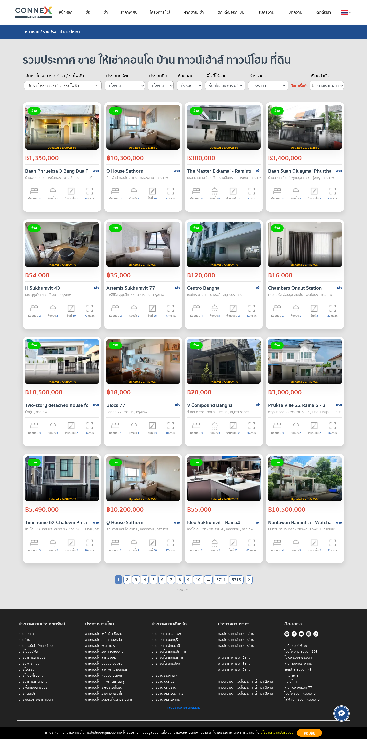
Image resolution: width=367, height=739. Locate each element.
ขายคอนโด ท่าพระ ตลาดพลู (104, 681)
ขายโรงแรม (26, 669)
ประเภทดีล (158, 76)
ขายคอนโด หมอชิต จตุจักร (104, 675)
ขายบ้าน (24, 640)
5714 (220, 579)
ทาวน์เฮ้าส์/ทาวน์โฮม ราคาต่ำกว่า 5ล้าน (245, 693)
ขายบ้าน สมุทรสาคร (166, 699)
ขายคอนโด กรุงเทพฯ (166, 634)
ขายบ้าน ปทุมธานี (164, 687)
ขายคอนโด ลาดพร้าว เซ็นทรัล (106, 669)
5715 (236, 579)
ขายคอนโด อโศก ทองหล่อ (103, 640)
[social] (341, 713)
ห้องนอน (186, 76)
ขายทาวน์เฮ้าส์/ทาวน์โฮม (36, 645)
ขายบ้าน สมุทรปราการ (167, 693)
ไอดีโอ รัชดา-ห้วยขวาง (300, 693)
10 (198, 579)
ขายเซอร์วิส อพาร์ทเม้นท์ (36, 699)
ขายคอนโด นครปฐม (166, 663)
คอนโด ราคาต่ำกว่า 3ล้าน (236, 640)
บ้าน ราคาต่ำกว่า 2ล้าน (234, 657)
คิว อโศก (290, 681)
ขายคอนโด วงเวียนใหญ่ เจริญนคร (109, 699)
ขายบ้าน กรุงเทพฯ (164, 675)
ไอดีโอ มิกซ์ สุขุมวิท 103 (301, 651)
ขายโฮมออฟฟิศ (30, 651)
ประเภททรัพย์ (118, 76)
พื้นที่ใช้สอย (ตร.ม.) (223, 85)
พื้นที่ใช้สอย (216, 76)
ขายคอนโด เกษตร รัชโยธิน (103, 687)
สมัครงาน (266, 12)
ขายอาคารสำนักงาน (33, 681)
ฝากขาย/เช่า (194, 12)
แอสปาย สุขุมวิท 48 (298, 669)
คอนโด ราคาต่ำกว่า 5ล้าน (236, 645)
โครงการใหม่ (160, 12)
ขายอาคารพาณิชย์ (32, 657)
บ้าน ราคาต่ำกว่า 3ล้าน (234, 663)
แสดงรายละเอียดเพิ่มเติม (183, 707)
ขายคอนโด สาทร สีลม (100, 657)
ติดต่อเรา (323, 12)
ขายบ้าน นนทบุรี (163, 681)
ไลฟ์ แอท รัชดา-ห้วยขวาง (302, 699)
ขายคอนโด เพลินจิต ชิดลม (103, 634)
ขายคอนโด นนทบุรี (165, 640)
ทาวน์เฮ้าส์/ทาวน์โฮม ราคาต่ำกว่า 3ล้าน (245, 687)
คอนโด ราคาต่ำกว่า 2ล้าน (236, 634)
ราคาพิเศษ (129, 12)
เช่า (105, 12)
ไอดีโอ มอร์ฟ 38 (295, 645)
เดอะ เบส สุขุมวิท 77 (298, 687)
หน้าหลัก (66, 12)
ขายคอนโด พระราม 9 (100, 645)
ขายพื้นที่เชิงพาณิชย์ (33, 687)
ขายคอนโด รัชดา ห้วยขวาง (104, 651)
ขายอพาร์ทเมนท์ (30, 663)
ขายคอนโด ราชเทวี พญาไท (104, 693)
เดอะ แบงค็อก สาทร (298, 663)
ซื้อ (88, 12)
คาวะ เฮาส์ (291, 675)
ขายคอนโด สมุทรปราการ (169, 651)
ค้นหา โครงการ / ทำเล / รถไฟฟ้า (54, 76)
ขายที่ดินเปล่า (28, 693)
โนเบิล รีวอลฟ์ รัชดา (298, 657)
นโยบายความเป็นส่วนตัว (276, 732)
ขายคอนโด (26, 634)
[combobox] (63, 85)
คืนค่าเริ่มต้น (300, 86)
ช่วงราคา (257, 76)
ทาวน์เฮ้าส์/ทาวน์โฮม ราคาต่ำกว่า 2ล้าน (245, 681)
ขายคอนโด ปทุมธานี (166, 645)
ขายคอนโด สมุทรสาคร (168, 657)
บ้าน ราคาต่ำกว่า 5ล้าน (234, 669)
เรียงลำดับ (320, 76)
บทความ (295, 12)
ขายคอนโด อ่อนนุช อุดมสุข (104, 663)
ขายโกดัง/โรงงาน (31, 675)
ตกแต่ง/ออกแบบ (231, 12)
